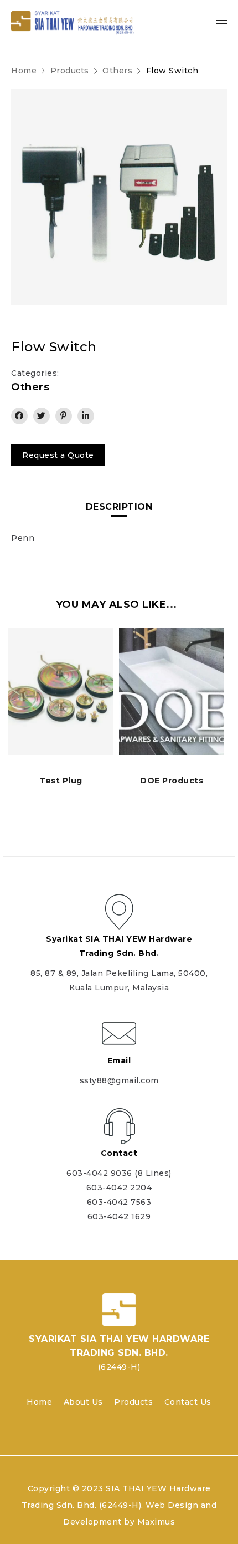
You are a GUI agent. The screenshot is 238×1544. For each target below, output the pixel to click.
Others (117, 71)
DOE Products (171, 781)
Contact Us (187, 1402)
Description (119, 506)
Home (24, 71)
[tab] (119, 507)
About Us (83, 1402)
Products (133, 1402)
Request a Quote (58, 455)
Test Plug (60, 781)
